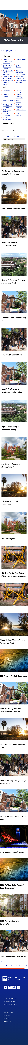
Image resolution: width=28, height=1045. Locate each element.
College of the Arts (21, 59)
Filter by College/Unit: (14, 137)
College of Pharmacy (19, 101)
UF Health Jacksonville (6, 114)
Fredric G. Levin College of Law (20, 77)
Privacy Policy (8, 1021)
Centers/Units (7, 123)
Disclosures (7, 1018)
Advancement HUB (9, 999)
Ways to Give (7, 130)
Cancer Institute (7, 90)
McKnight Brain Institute (7, 110)
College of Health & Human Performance (8, 72)
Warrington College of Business (21, 81)
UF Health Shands (21, 110)
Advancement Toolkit (10, 1002)
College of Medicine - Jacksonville (19, 96)
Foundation (7, 1015)
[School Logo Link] (13, 978)
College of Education (19, 66)
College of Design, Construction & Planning (8, 66)
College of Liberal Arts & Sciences (8, 77)
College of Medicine (6, 95)
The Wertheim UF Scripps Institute (8, 118)
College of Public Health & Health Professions (7, 105)
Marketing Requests (10, 1004)
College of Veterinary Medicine (19, 105)
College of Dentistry (19, 91)
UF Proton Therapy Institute (21, 114)
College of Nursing (8, 100)
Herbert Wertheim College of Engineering (8, 82)
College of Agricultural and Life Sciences (7, 61)
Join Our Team (8, 1013)
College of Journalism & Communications (20, 72)
